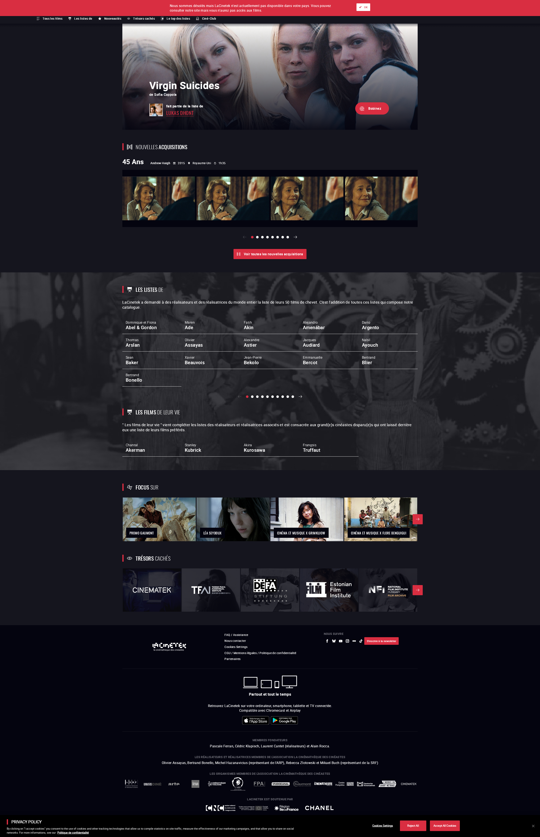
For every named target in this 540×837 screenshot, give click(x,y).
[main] (270, 826)
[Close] (533, 826)
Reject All (413, 826)
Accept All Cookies (444, 826)
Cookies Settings (382, 826)
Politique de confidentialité (73, 832)
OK (366, 7)
